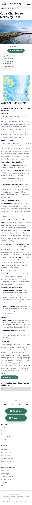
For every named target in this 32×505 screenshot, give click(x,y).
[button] (28, 4)
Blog (2, 433)
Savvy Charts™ (6, 453)
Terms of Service (7, 476)
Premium (4, 450)
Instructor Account (7, 461)
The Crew (4, 428)
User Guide (5, 471)
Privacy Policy (6, 479)
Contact (4, 439)
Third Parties (5, 482)
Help (2, 485)
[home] (14, 3)
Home (2, 8)
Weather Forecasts (7, 459)
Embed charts (6, 456)
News (3, 431)
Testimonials (5, 436)
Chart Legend (6, 474)
